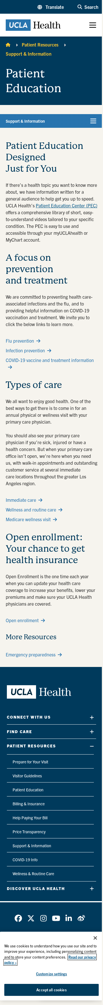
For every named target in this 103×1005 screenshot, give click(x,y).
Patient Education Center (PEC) (66, 205)
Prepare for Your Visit (30, 761)
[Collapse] (92, 746)
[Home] (8, 44)
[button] (50, 7)
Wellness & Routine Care (33, 873)
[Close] (95, 938)
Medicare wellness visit (28, 519)
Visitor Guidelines (27, 775)
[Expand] (92, 717)
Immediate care (21, 500)
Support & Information (29, 53)
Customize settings (51, 973)
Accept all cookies (51, 989)
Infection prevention (25, 350)
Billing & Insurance (29, 803)
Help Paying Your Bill (30, 817)
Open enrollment (22, 620)
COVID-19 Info (25, 859)
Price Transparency (29, 831)
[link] (18, 918)
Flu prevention (20, 340)
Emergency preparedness (31, 654)
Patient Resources (40, 44)
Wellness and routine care (31, 509)
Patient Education (28, 789)
